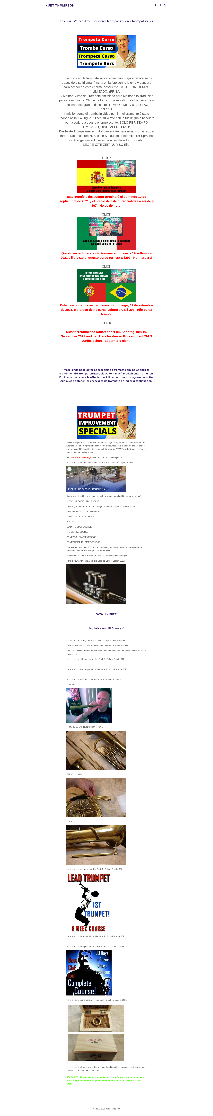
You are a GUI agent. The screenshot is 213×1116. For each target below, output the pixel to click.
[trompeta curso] (106, 192)
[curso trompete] (106, 301)
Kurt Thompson (60, 5)
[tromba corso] (106, 249)
